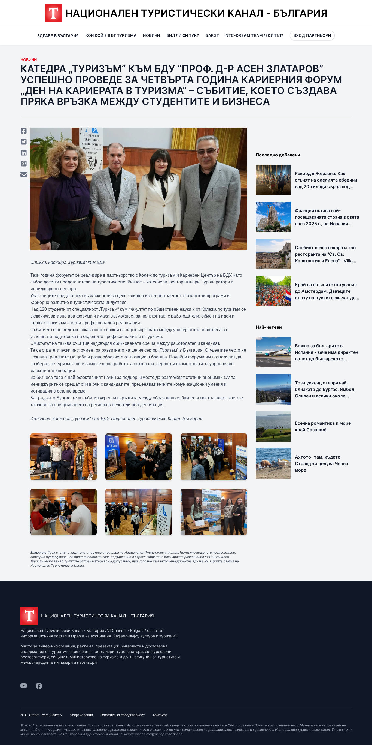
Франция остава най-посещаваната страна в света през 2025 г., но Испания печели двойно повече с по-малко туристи (327, 223)
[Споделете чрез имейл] (23, 174)
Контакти (159, 715)
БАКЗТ (212, 35)
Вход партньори (312, 35)
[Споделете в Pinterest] (23, 163)
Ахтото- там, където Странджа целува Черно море (321, 463)
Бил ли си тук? (183, 35)
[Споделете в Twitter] (23, 141)
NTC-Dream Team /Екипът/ (254, 35)
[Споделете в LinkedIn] (23, 152)
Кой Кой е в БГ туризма (111, 35)
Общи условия (81, 715)
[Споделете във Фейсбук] (23, 131)
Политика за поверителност (122, 715)
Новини (151, 35)
